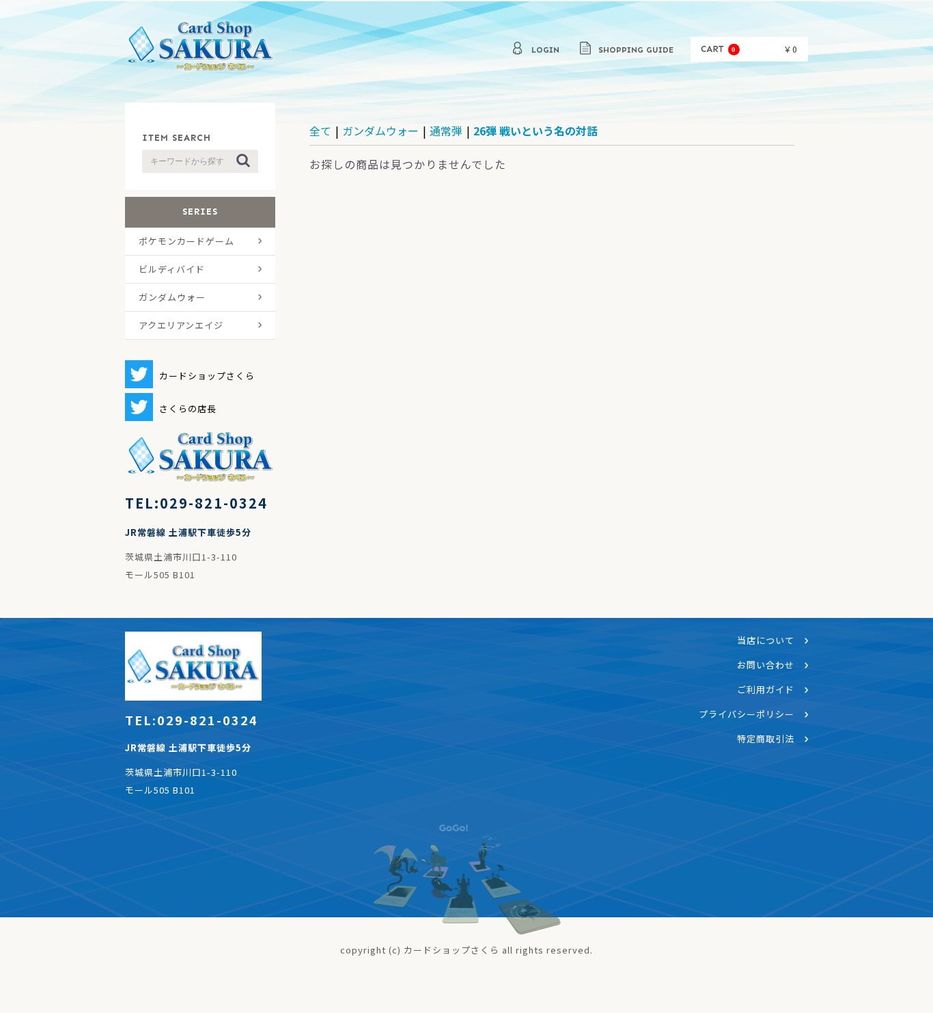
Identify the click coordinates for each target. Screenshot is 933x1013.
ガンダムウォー (172, 297)
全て (320, 130)
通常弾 (446, 130)
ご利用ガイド (765, 689)
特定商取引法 (765, 738)
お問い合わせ (765, 664)
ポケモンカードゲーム (186, 240)
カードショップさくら (200, 48)
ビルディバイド (172, 268)
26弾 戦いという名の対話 (535, 130)
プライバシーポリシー (746, 713)
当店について (765, 640)
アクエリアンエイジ (181, 325)
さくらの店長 (188, 408)
